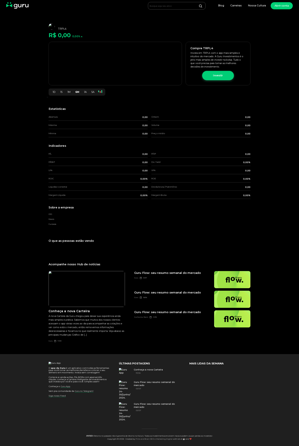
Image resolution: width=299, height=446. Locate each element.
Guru (51, 341)
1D (54, 92)
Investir (218, 75)
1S (61, 92)
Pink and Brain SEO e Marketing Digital (154, 439)
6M (77, 92)
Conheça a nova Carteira (148, 369)
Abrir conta (282, 5)
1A (85, 92)
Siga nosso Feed (57, 395)
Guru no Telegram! (84, 391)
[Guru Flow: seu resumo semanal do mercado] (125, 390)
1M (68, 92)
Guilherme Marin (141, 317)
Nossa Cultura (257, 5)
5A (92, 92)
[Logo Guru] (17, 5)
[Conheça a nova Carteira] (125, 372)
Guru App (65, 386)
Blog (221, 5)
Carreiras (236, 5)
